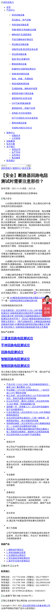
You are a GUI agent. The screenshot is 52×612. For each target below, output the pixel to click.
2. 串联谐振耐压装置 (16, 552)
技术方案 (10, 144)
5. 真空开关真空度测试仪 (18, 561)
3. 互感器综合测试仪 (16, 555)
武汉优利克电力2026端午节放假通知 (23, 434)
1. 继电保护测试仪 (14, 550)
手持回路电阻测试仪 (15, 345)
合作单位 (16, 155)
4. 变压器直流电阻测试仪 (18, 558)
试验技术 (16, 135)
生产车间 (16, 152)
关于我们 (10, 147)
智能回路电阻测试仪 (15, 359)
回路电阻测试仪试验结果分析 (23, 300)
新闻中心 (10, 133)
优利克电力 (6, 168)
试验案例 (10, 141)
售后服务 (16, 158)
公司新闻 (16, 138)
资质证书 (16, 149)
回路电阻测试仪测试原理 (22, 313)
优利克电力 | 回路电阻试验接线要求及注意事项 (26, 327)
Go (29, 166)
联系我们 (10, 160)
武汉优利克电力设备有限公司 (36, 605)
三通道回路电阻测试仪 (17, 338)
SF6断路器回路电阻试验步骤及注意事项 (28, 298)
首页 (8, 7)
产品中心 (10, 10)
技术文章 (26, 168)
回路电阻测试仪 (12, 352)
